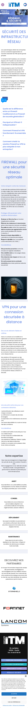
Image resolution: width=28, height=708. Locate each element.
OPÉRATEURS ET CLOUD (14, 668)
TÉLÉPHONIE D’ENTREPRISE (14, 660)
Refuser (14, 698)
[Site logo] (14, 4)
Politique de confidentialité (18, 705)
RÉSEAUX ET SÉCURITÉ (14, 673)
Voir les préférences (14, 702)
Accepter (14, 694)
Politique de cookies (7, 705)
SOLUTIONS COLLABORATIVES (14, 664)
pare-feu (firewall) (17, 68)
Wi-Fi (8, 61)
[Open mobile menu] (2, 4)
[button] (26, 676)
